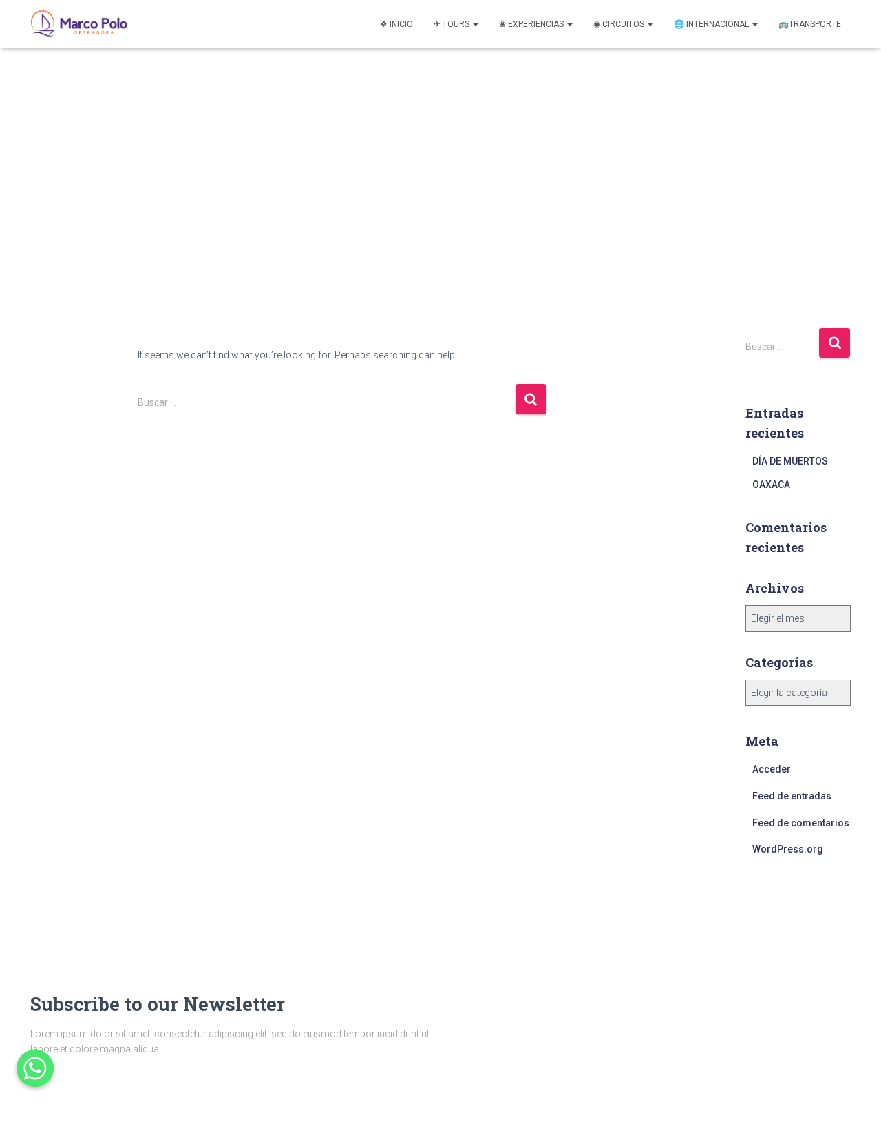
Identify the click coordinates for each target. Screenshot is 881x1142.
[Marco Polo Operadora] (79, 24)
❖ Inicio (396, 24)
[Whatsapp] (35, 1068)
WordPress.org (787, 849)
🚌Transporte (809, 24)
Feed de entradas (791, 796)
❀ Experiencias (532, 24)
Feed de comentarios (800, 822)
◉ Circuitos (619, 24)
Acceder (771, 769)
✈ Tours (452, 24)
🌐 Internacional (712, 24)
